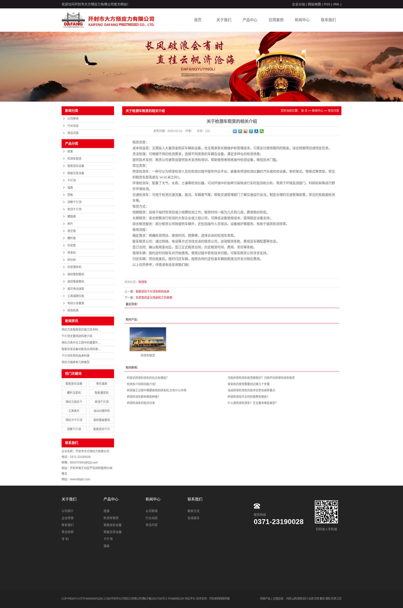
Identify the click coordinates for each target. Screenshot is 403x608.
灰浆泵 (71, 245)
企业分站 (298, 4)
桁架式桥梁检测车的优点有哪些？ (148, 378)
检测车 (143, 282)
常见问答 (73, 133)
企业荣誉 (68, 518)
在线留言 (194, 518)
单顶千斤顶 (74, 209)
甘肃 (316, 598)
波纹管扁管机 (75, 281)
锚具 (70, 187)
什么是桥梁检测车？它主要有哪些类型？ (253, 403)
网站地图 (314, 4)
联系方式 (194, 511)
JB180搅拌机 (101, 411)
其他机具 (73, 310)
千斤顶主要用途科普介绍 (77, 336)
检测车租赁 (74, 158)
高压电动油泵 (75, 288)
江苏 (338, 598)
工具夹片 (74, 411)
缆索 (70, 151)
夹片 (70, 223)
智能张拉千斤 (101, 429)
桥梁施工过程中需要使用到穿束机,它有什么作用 (156, 390)
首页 (198, 20)
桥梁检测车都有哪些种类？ (143, 396)
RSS (327, 4)
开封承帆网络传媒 (219, 598)
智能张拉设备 (75, 166)
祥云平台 (190, 598)
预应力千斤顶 (74, 420)
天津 (333, 598)
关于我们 (223, 20)
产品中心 (250, 20)
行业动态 (73, 126)
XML (336, 4)
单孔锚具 (101, 383)
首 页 (304, 110)
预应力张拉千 (74, 402)
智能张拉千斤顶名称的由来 (152, 291)
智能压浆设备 (75, 173)
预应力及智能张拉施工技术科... (81, 329)
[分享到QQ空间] (240, 131)
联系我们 (328, 20)
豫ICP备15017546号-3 (154, 598)
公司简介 (68, 511)
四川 (305, 598)
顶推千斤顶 (74, 202)
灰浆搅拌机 (74, 267)
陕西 (299, 598)
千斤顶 (71, 180)
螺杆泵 (71, 238)
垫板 (70, 195)
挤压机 (71, 260)
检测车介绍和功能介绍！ (142, 384)
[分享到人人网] (256, 131)
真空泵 (71, 231)
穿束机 (71, 252)
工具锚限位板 (75, 296)
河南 (288, 598)
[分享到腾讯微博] (251, 131)
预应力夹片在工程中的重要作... (81, 342)
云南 (310, 598)
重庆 (322, 598)
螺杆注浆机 (74, 392)
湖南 (327, 598)
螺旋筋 (71, 216)
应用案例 (276, 20)
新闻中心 (302, 20)
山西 (294, 598)
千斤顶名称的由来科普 (76, 355)
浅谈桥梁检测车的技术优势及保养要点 (251, 390)
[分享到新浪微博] (246, 131)
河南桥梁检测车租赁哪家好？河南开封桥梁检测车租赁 (261, 378)
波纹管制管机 (75, 274)
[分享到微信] (262, 131)
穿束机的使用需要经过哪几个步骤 (249, 384)
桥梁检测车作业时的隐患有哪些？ (249, 396)
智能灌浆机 (102, 392)
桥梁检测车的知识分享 (141, 403)
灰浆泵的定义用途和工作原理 (154, 297)
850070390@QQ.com (84, 462)
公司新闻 (73, 118)
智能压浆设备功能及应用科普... (81, 349)
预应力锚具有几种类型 (76, 362)
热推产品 (265, 598)
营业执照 (68, 532)
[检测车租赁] (148, 339)
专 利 (65, 539)
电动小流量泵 (75, 303)
